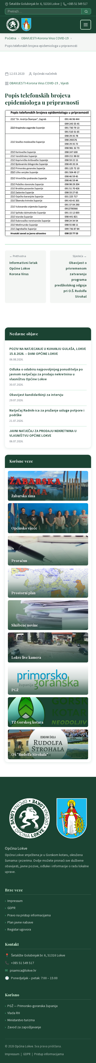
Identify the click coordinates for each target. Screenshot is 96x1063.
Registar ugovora (19, 929)
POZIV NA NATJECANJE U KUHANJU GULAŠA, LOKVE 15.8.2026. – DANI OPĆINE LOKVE (47, 351)
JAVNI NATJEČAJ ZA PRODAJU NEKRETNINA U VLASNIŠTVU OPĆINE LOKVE (43, 433)
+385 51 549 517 (77, 4)
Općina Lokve (24, 1046)
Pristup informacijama (49, 1054)
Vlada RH (13, 1013)
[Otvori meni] (85, 25)
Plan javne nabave (20, 922)
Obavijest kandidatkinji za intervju (36, 395)
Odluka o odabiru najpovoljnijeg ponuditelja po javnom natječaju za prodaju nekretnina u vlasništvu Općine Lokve (46, 374)
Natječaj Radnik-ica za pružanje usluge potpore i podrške (46, 413)
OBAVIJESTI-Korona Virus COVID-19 (45, 38)
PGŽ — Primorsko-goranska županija (32, 1006)
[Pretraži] (86, 11)
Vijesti (65, 83)
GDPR (11, 908)
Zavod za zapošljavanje (24, 1027)
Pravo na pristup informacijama (29, 915)
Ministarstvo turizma (21, 1020)
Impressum (15, 901)
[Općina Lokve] (18, 24)
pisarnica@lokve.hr (23, 970)
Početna (10, 38)
